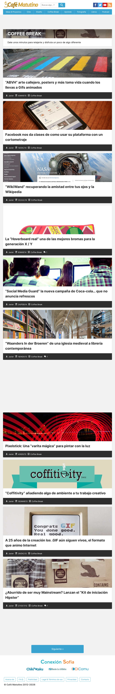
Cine (29, 12)
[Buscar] (61, 5)
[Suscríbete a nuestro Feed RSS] (109, 5)
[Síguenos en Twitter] (100, 5)
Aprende (68, 12)
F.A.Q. (21, 679)
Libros (94, 12)
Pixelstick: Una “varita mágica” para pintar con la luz (47, 446)
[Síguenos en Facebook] (95, 5)
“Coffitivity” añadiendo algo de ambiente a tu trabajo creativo (55, 493)
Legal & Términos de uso (52, 679)
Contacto (85, 679)
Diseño (39, 12)
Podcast (105, 12)
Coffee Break (53, 12)
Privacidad (71, 679)
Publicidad (32, 679)
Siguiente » (58, 649)
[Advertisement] (57, 22)
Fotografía (81, 12)
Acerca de (9, 679)
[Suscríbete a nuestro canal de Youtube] (105, 5)
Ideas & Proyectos (13, 12)
